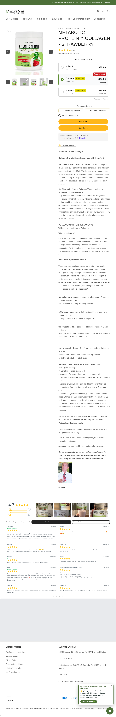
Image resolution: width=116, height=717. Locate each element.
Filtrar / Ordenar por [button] (79, 522)
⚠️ (67, 145)
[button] (27, 19)
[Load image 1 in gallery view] (14, 82)
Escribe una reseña (51, 522)
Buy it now (83, 128)
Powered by (34, 708)
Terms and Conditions (14, 664)
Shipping (61, 53)
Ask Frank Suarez (13, 672)
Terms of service (77, 708)
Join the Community (13, 668)
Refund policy (54, 708)
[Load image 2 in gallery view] (34, 82)
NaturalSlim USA (16, 708)
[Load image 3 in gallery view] (43, 82)
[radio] (83, 67)
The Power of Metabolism (16, 652)
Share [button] (63, 487)
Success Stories (12, 656)
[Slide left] (8, 52)
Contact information (102, 708)
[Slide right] (51, 52)
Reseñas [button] (9, 522)
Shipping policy (89, 708)
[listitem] (65, 472)
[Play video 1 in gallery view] (24, 82)
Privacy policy (64, 708)
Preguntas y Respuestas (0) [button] (21, 522)
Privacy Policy (11, 660)
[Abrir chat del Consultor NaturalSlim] (110, 711)
